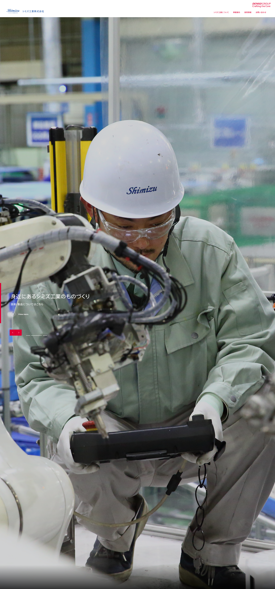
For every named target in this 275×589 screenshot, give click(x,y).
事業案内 (236, 12)
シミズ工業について (221, 12)
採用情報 (247, 12)
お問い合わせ (261, 12)
